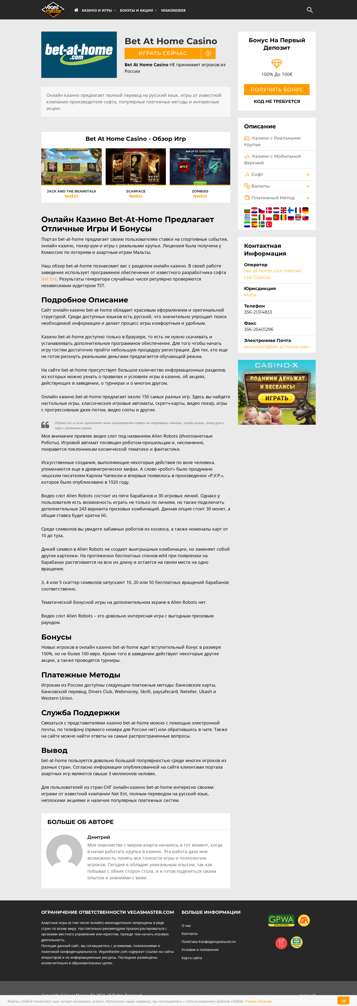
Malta (250, 295)
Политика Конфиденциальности (209, 941)
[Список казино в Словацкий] (305, 216)
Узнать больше (258, 1001)
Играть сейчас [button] (162, 53)
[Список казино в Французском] (298, 209)
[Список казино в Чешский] (262, 209)
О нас (186, 925)
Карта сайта (192, 958)
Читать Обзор (71, 171)
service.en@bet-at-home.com (276, 346)
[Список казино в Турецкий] (269, 223)
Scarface (135, 191)
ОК (343, 1001)
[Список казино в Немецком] (305, 209)
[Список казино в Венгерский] (255, 216)
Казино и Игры (97, 10)
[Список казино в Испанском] (255, 223)
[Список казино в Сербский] (298, 216)
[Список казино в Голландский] (276, 209)
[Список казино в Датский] (269, 209)
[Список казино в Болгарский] (247, 209)
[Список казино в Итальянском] (262, 216)
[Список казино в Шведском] (262, 223)
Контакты (190, 933)
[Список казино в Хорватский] (255, 209)
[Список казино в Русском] (291, 216)
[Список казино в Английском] (284, 209)
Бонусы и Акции (136, 10)
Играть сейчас (71, 162)
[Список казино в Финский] (291, 209)
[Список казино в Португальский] (276, 216)
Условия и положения (200, 949)
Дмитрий (98, 837)
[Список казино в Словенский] (247, 223)
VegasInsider (173, 10)
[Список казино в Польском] (269, 216)
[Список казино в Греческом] (247, 216)
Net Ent (49, 279)
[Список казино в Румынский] (284, 216)
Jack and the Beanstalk (71, 191)
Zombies (200, 191)
